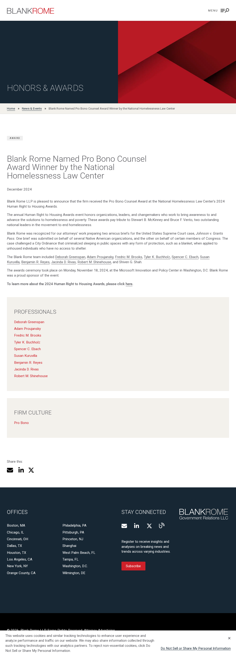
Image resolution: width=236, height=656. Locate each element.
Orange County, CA (21, 573)
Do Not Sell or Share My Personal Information (196, 648)
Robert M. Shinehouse (94, 262)
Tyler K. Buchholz (157, 257)
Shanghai (69, 546)
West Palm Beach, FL (78, 553)
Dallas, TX (14, 546)
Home (11, 108)
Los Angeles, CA (19, 559)
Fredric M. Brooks (128, 257)
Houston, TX (16, 553)
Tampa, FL (70, 559)
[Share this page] (10, 470)
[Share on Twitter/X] (31, 470)
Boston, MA (16, 525)
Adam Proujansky (100, 257)
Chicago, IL (15, 532)
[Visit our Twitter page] (149, 526)
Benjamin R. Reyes (35, 262)
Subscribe (133, 566)
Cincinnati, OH (17, 539)
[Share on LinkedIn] (20, 470)
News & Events (32, 108)
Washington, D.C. (75, 566)
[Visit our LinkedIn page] (137, 526)
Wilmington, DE (73, 573)
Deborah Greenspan (70, 257)
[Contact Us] (124, 526)
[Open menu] (218, 10)
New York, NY (17, 566)
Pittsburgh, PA (73, 532)
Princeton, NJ (72, 539)
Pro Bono (21, 423)
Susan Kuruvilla (25, 356)
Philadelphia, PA (74, 525)
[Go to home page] (30, 11)
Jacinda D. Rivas (63, 262)
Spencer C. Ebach (185, 257)
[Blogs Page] (162, 525)
